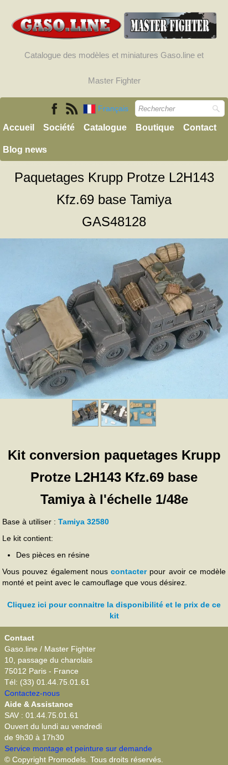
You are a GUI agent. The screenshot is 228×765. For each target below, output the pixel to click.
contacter (129, 571)
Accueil (18, 127)
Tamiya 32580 (83, 521)
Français (114, 108)
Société (59, 127)
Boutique (155, 127)
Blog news (25, 149)
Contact (199, 127)
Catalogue (105, 127)
